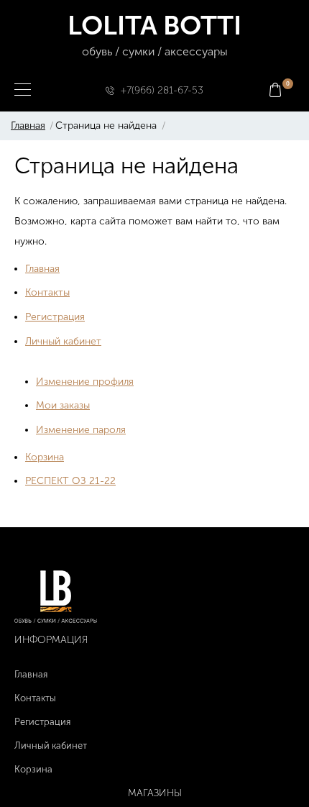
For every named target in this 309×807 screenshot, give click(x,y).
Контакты (47, 292)
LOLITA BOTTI (154, 33)
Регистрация (55, 317)
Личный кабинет (63, 341)
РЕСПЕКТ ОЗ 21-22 (70, 481)
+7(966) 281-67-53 (162, 90)
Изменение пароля (81, 430)
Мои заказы (63, 405)
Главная (28, 125)
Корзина (44, 457)
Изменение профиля (85, 381)
